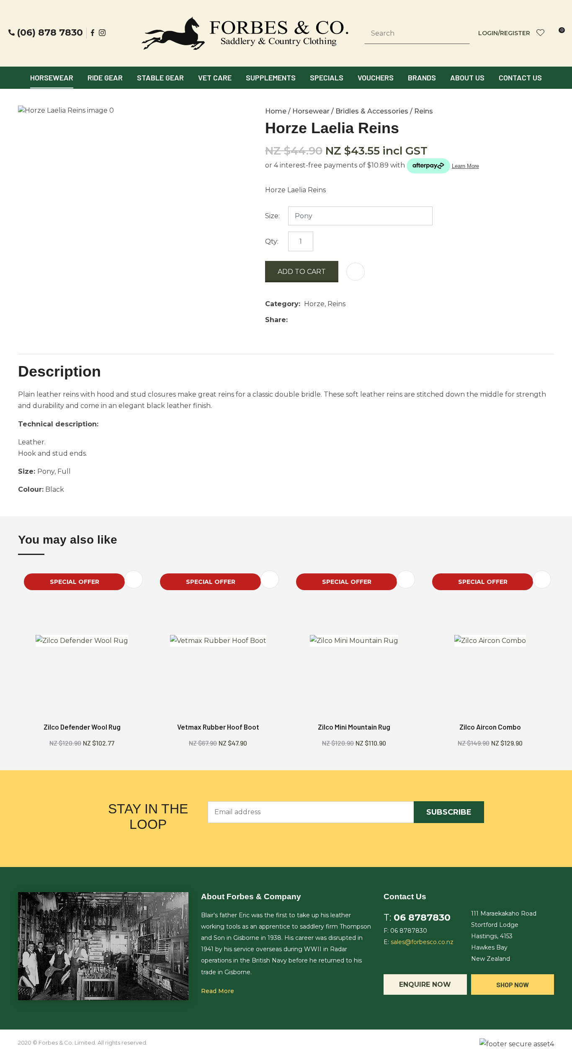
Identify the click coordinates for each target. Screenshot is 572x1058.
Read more (217, 991)
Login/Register (504, 33)
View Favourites (540, 33)
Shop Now (512, 984)
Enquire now (425, 984)
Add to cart (302, 272)
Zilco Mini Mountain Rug (354, 727)
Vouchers (376, 77)
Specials (326, 77)
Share (275, 320)
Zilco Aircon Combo (490, 727)
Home (275, 111)
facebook (93, 33)
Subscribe (449, 812)
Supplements (271, 77)
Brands (422, 77)
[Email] (317, 319)
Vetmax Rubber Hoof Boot (218, 727)
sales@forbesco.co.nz (422, 942)
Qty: (271, 241)
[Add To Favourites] (355, 272)
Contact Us (520, 77)
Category (282, 304)
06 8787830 (422, 917)
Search (460, 33)
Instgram (103, 33)
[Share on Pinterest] (329, 320)
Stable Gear (160, 77)
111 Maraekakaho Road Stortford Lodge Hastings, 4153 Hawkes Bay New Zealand (503, 936)
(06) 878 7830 (50, 33)
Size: (272, 216)
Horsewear (51, 77)
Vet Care (215, 77)
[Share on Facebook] (292, 320)
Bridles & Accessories (371, 111)
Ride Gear (105, 77)
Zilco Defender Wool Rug (82, 727)
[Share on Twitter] (304, 320)
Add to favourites (133, 579)
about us (467, 77)
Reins (423, 111)
